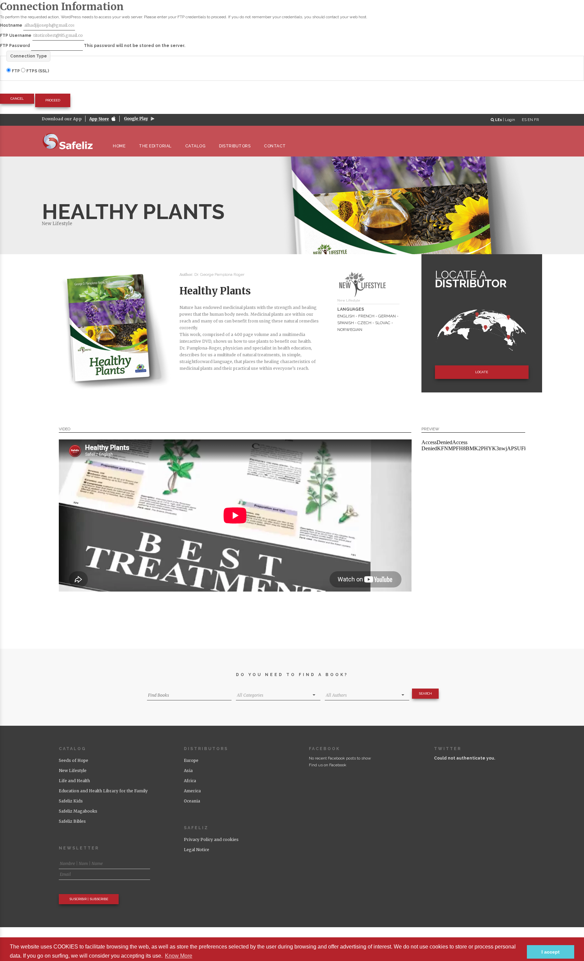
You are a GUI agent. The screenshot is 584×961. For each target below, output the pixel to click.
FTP (16, 71)
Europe (191, 760)
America (192, 790)
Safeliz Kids (71, 800)
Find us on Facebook (327, 765)
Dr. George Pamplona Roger (219, 274)
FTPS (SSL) (37, 71)
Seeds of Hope (73, 760)
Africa (190, 780)
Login (510, 120)
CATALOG (195, 146)
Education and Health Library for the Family (103, 790)
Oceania (192, 800)
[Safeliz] (70, 141)
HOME (119, 146)
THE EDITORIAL (155, 146)
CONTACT (275, 146)
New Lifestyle (57, 223)
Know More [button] (178, 956)
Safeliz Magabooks (78, 811)
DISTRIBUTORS (234, 146)
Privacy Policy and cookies (211, 839)
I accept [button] (550, 952)
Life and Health (74, 780)
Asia (188, 770)
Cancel (17, 98)
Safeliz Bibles (72, 821)
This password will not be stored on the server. (92, 45)
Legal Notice (196, 849)
